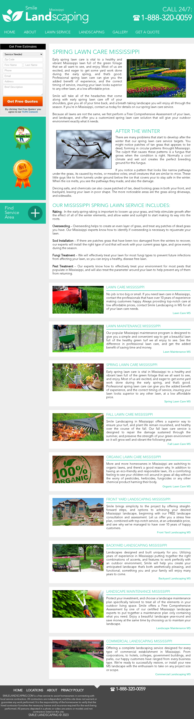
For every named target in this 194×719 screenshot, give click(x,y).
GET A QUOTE (147, 32)
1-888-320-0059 (166, 18)
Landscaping (92, 32)
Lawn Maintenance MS (177, 352)
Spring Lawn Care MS (177, 401)
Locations (34, 690)
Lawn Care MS (182, 313)
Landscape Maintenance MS (173, 628)
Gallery (120, 32)
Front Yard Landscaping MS (174, 532)
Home (9, 32)
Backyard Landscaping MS (175, 578)
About (30, 32)
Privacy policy (72, 690)
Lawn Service (57, 32)
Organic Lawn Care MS (177, 486)
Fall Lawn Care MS (179, 444)
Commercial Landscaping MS (173, 674)
